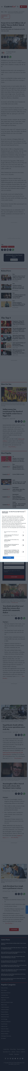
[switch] (23, 535)
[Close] (25, 512)
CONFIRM (8, 557)
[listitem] (14, 532)
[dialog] (14, 535)
